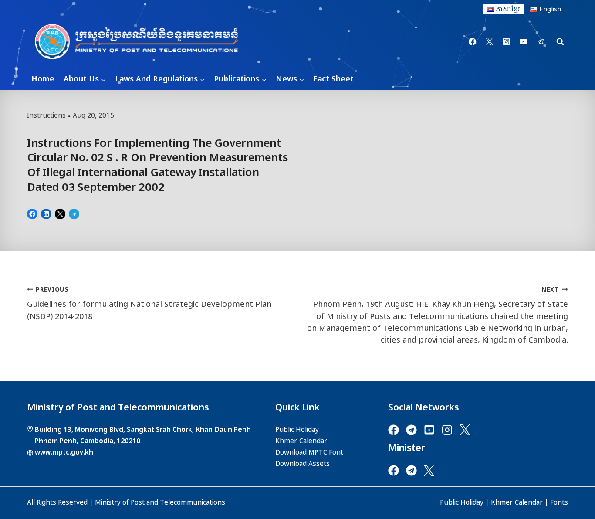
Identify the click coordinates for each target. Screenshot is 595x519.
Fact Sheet (333, 79)
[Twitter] (489, 41)
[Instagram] (506, 41)
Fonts (559, 502)
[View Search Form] (560, 42)
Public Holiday (461, 502)
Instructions (46, 115)
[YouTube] (523, 41)
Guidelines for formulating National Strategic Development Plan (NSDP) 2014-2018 (149, 303)
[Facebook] (472, 41)
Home (42, 79)
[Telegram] (540, 41)
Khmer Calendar (517, 502)
